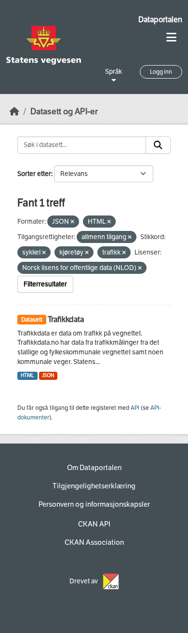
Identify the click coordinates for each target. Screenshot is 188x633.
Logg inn (161, 71)
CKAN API (94, 524)
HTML (27, 375)
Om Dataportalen (94, 467)
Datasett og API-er (64, 112)
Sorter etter (34, 174)
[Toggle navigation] (171, 37)
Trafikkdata (66, 319)
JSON (48, 375)
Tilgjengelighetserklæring (94, 486)
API (135, 407)
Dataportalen (160, 19)
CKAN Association (94, 542)
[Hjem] (14, 112)
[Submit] (158, 145)
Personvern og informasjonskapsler (94, 504)
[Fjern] (72, 222)
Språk (113, 71)
